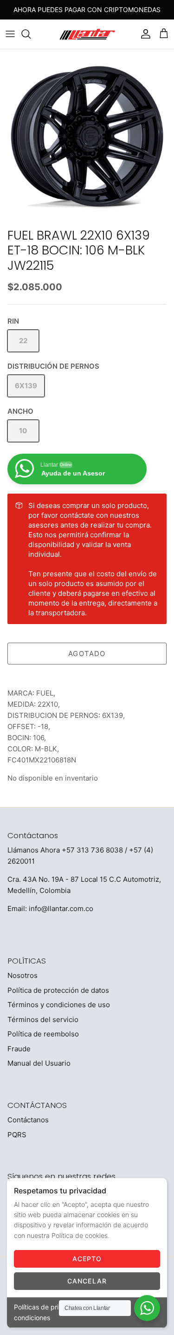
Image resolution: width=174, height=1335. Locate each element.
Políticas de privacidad (48, 1307)
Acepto (87, 1259)
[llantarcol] (87, 34)
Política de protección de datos (58, 990)
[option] (87, 136)
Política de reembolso (43, 1033)
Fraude (19, 1048)
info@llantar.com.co (61, 908)
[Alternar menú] (10, 34)
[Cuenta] (143, 34)
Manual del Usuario (39, 1063)
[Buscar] (30, 34)
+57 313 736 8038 (92, 850)
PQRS (16, 1134)
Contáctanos (28, 1119)
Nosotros (22, 975)
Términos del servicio (42, 1019)
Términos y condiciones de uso (58, 1004)
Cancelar (87, 1281)
